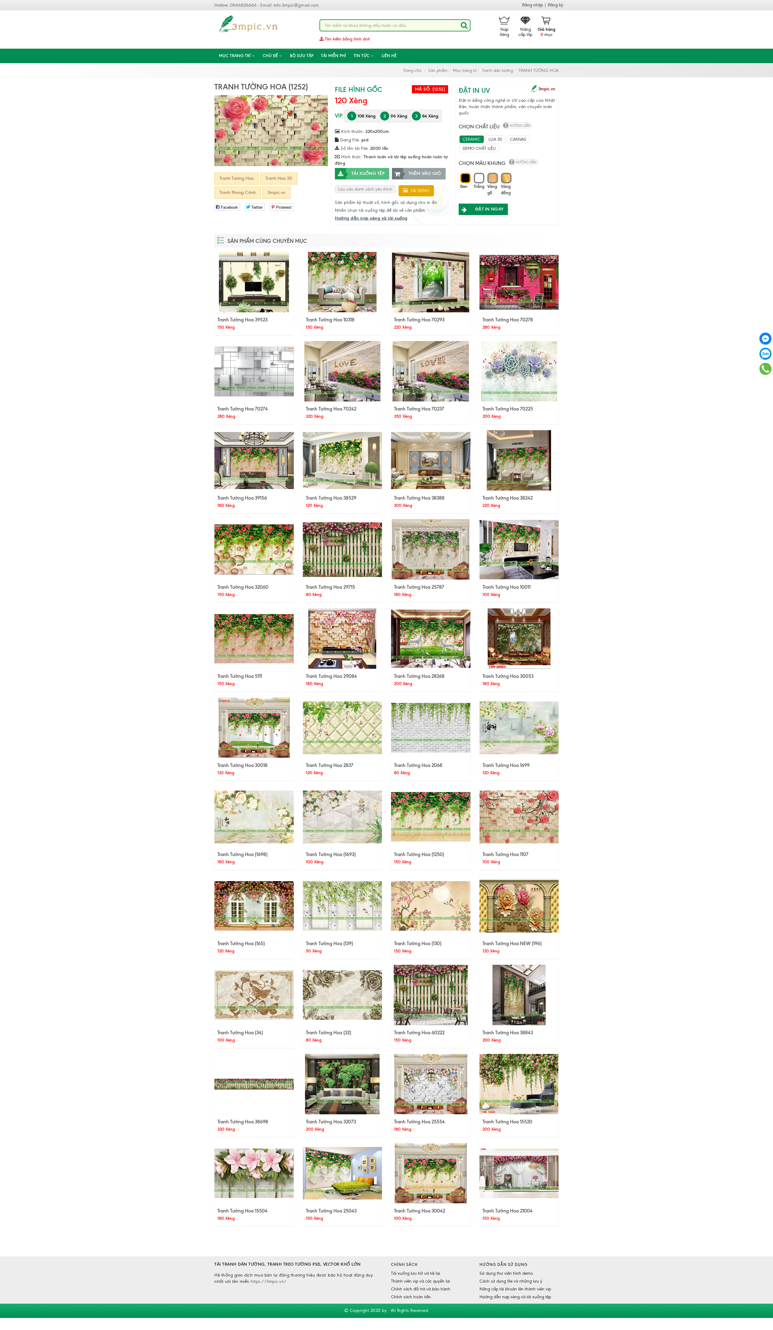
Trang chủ (412, 70)
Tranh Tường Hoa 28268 (419, 676)
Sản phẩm (437, 70)
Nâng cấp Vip (525, 32)
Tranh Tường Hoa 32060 (242, 587)
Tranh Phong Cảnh (238, 192)
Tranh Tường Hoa (237, 178)
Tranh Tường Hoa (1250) (419, 854)
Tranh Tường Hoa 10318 (330, 320)
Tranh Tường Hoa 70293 (419, 320)
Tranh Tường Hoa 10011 (507, 587)
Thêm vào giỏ (425, 173)
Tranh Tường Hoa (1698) (242, 854)
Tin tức (362, 55)
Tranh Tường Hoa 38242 (508, 498)
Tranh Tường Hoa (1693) (331, 854)
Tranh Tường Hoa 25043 (331, 1211)
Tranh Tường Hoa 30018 (242, 765)
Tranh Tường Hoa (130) (417, 943)
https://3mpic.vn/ (269, 1281)
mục (546, 32)
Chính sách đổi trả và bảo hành (420, 1289)
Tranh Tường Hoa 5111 (239, 676)
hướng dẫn (520, 126)
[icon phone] (765, 368)
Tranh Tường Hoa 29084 (331, 676)
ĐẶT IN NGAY (489, 209)
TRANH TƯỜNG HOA (538, 70)
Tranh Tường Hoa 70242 (331, 409)
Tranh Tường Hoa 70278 (508, 320)
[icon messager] (765, 338)
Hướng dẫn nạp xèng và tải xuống (371, 218)
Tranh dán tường (497, 70)
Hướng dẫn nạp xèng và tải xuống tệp (515, 1296)
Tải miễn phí (333, 55)
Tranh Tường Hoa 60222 (419, 1032)
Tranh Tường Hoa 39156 (242, 498)
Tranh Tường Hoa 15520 (507, 1122)
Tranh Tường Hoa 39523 (242, 320)
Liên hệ (389, 55)
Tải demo (418, 190)
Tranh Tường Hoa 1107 (505, 854)
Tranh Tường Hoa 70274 (242, 409)
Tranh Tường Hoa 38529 (331, 498)
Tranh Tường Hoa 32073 (331, 1122)
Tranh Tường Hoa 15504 (242, 1211)
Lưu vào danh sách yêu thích (365, 189)
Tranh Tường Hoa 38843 (508, 1032)
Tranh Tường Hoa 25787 (419, 587)
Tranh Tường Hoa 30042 (419, 1211)
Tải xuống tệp (368, 173)
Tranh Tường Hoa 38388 (419, 498)
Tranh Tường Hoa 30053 (508, 676)
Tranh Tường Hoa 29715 (330, 587)
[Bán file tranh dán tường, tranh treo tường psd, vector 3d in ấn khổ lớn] (248, 24)
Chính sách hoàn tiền (411, 1296)
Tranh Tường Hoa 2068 (418, 765)
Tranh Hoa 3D (278, 178)
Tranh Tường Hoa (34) (240, 1032)
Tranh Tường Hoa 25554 (419, 1122)
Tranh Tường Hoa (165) (241, 943)
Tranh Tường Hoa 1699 (506, 765)
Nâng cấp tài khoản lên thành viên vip (515, 1289)
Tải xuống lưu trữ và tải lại (415, 1273)
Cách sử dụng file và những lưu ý (511, 1281)
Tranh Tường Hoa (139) (329, 943)
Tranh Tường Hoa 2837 (329, 765)
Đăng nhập (532, 5)
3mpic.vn (276, 192)
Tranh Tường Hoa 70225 (508, 409)
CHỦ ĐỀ (270, 55)
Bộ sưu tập (301, 55)
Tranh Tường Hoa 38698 (242, 1122)
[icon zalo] (765, 353)
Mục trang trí (235, 55)
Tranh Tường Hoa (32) (328, 1032)
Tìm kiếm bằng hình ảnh (347, 39)
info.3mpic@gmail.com (296, 5)
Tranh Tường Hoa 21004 (508, 1211)
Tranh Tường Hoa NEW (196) (512, 943)
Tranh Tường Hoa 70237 (419, 409)
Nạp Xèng (504, 32)
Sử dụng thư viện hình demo (506, 1273)
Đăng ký (555, 5)
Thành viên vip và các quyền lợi (420, 1281)
